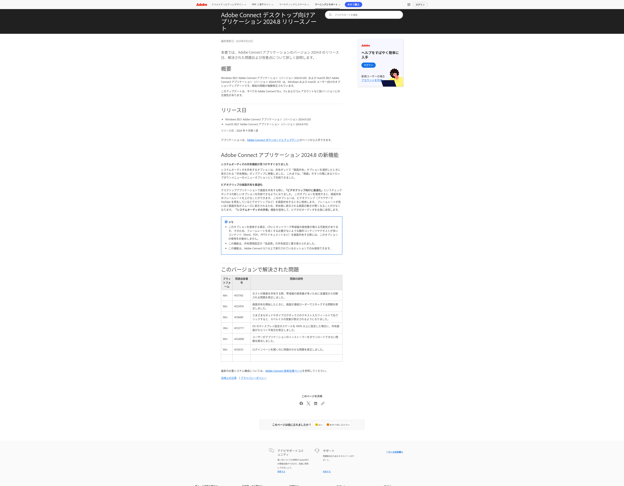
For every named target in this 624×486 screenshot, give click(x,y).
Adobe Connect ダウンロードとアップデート (273, 140)
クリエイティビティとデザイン (227, 4)
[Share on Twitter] (308, 404)
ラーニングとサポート (326, 4)
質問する (281, 471)
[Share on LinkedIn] (316, 404)
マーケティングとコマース (292, 4)
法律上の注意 (229, 378)
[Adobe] (201, 4)
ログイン (420, 4)
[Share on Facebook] (301, 404)
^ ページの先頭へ (394, 451)
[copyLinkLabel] (323, 404)
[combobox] (364, 15)
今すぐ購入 (353, 4)
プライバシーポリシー (253, 378)
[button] (408, 4)
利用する (327, 471)
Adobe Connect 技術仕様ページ (283, 371)
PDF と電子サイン (261, 4)
